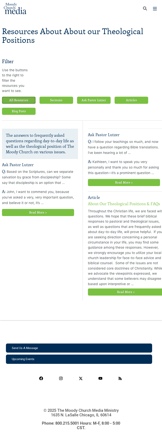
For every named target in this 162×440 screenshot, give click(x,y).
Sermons (56, 100)
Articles (131, 100)
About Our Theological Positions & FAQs (124, 203)
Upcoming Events (23, 359)
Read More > (38, 212)
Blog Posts (19, 111)
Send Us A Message (25, 348)
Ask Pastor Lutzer (94, 100)
